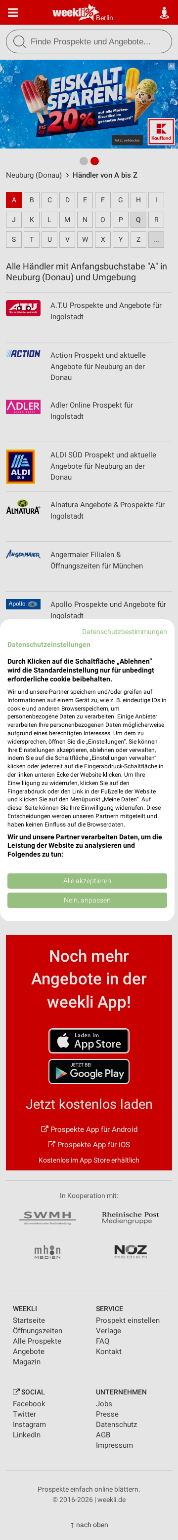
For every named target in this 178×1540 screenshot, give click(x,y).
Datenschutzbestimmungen (124, 631)
